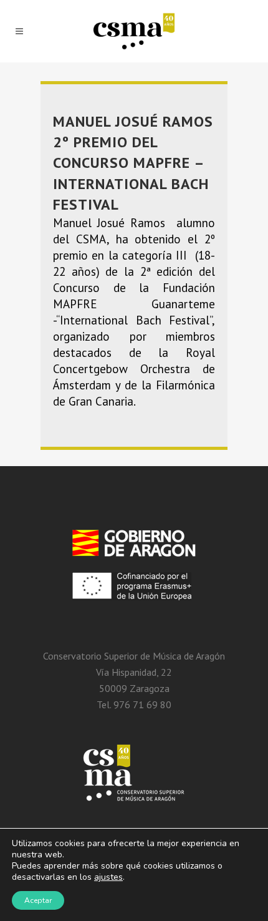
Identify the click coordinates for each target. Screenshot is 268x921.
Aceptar (38, 900)
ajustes (108, 877)
